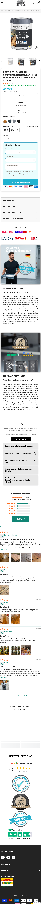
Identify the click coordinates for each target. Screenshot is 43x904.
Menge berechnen (32, 126)
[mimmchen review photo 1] (5, 650)
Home (2, 10)
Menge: (5, 135)
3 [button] (21, 695)
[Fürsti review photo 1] (5, 685)
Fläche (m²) (9, 148)
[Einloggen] (33, 3)
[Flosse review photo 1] (5, 619)
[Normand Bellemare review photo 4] (37, 557)
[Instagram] (8, 857)
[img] (4, 532)
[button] (1, 61)
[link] (7, 232)
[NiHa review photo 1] (5, 590)
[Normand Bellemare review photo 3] (26, 557)
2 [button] (18, 695)
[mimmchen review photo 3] (26, 650)
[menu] (2, 3)
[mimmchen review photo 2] (15, 650)
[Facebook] (3, 857)
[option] (21, 33)
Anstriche (9, 156)
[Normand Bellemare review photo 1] (5, 557)
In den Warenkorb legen (21, 182)
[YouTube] (13, 857)
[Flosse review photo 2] (15, 619)
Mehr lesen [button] (3, 550)
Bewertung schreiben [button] (21, 519)
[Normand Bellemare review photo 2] (15, 557)
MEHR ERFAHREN (20, 439)
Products (8, 10)
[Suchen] (8, 3)
